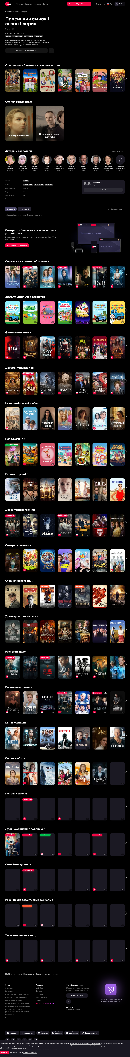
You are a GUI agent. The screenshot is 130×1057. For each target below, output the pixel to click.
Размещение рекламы (13, 1000)
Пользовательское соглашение (17, 1003)
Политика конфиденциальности (17, 1006)
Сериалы (39, 994)
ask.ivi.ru (69, 1007)
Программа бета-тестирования (17, 994)
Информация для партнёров (16, 997)
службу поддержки (30, 1052)
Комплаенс (9, 1015)
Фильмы (39, 991)
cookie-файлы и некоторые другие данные (85, 1043)
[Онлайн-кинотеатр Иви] (8, 4)
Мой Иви (39, 988)
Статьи (38, 1000)
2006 (11, 33)
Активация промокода (45, 1003)
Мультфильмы (41, 997)
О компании (9, 988)
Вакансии (9, 991)
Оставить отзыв (11, 1018)
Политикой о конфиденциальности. (13, 1048)
